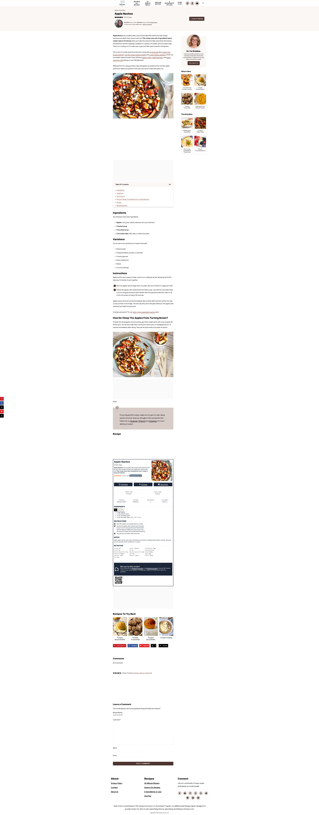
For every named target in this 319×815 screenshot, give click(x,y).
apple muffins (147, 57)
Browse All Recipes (137, 3)
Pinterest (141, 421)
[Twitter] (206, 793)
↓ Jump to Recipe (197, 19)
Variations (120, 193)
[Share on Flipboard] (2, 411)
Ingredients (120, 190)
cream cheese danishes (157, 55)
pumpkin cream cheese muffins (135, 55)
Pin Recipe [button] (144, 484)
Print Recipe (124, 484)
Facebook (134, 421)
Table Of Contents (122, 184)
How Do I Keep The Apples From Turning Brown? (133, 199)
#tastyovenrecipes (152, 568)
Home (116, 10)
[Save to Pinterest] (2, 399)
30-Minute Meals (148, 3)
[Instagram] (195, 793)
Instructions (121, 196)
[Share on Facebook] (2, 403)
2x (118, 510)
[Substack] (198, 798)
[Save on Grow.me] (2, 420)
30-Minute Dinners (151, 783)
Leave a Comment (147, 24)
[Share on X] (2, 407)
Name (115, 748)
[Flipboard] (193, 798)
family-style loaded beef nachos (144, 312)
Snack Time (122, 10)
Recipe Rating (117, 712)
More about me (193, 63)
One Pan (147, 796)
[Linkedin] (187, 798)
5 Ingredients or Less (169, 3)
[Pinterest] (187, 3)
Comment (117, 720)
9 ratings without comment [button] (142, 673)
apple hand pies (157, 57)
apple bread (154, 52)
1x (115, 510)
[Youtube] (197, 3)
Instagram (153, 421)
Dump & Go (180, 3)
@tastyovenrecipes (137, 568)
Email (114, 755)
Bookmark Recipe (135, 475)
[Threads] (201, 793)
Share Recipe (164, 484)
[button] (115, 17)
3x (122, 510)
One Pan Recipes (158, 3)
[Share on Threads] (2, 416)
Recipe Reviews (122, 205)
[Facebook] (192, 3)
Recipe (119, 202)
